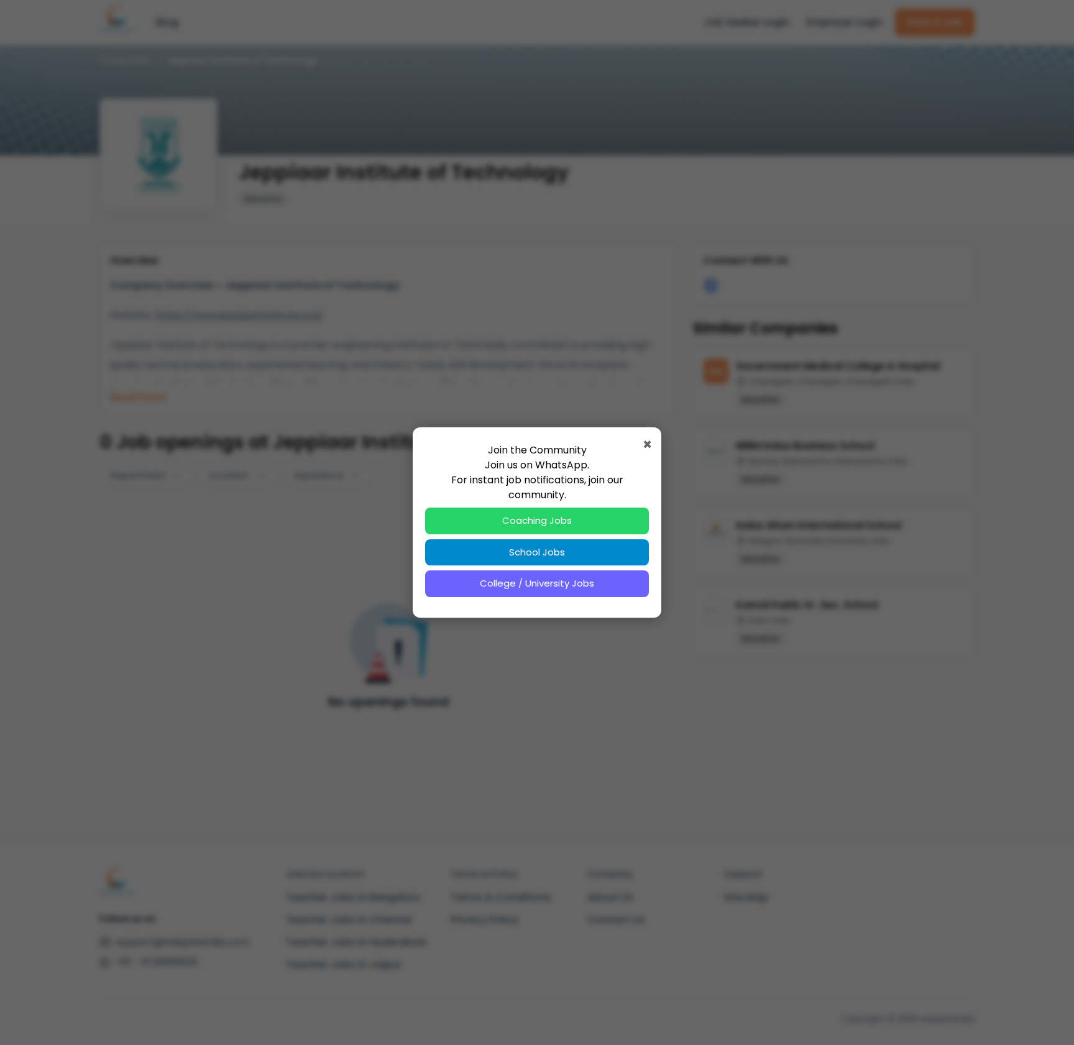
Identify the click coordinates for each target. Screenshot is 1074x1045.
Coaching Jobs (537, 520)
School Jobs (537, 552)
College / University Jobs (537, 583)
